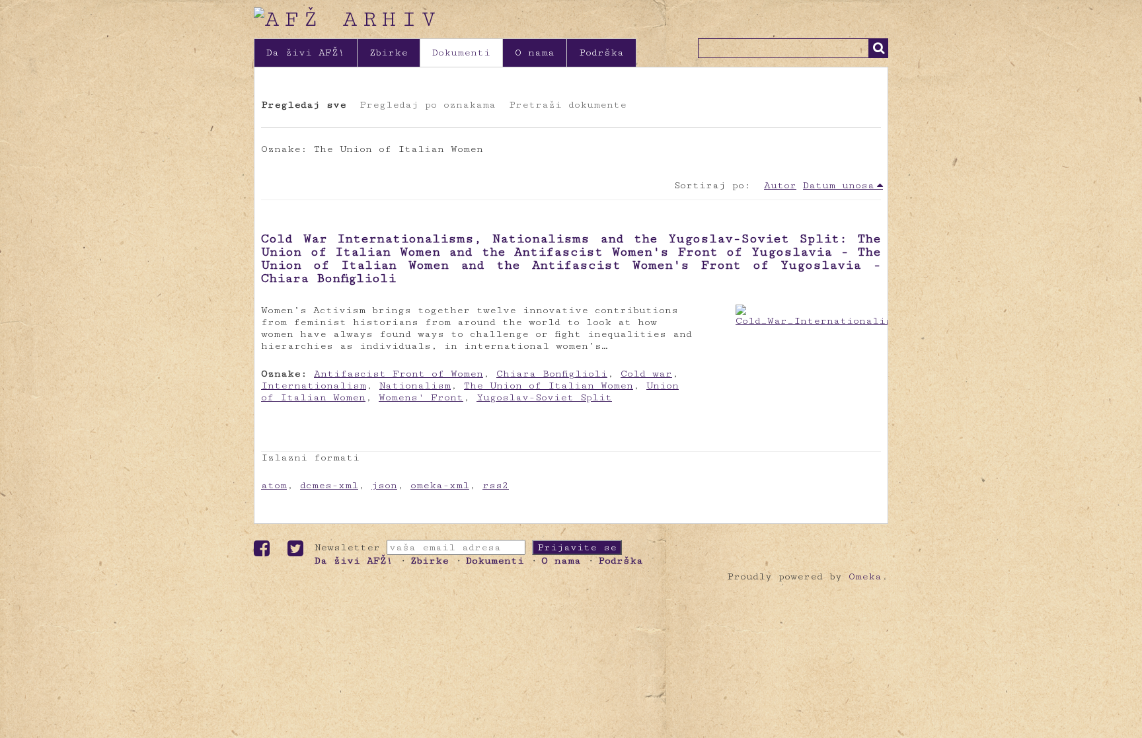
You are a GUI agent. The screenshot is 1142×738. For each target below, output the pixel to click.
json (384, 485)
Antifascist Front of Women (398, 373)
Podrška (601, 52)
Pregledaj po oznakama (428, 104)
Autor (780, 185)
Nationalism (415, 385)
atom (274, 485)
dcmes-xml (329, 485)
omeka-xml (439, 485)
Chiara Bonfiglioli (551, 373)
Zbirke (388, 52)
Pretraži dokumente (568, 104)
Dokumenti (461, 52)
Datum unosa (838, 185)
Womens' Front (421, 397)
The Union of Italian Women (548, 385)
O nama (534, 52)
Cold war (646, 373)
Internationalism (313, 385)
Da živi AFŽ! (305, 52)
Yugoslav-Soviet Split (544, 397)
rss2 (495, 485)
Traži (878, 48)
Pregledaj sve (303, 104)
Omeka (865, 576)
